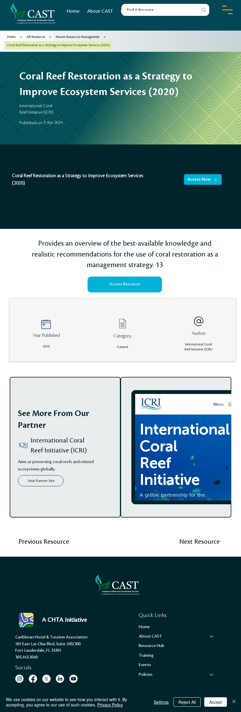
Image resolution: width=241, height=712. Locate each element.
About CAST (150, 636)
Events (145, 665)
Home (144, 627)
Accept (215, 702)
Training (146, 655)
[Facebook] (33, 679)
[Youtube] (73, 679)
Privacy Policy (110, 705)
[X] (46, 679)
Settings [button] (161, 702)
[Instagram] (19, 679)
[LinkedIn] (60, 679)
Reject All (187, 702)
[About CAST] (212, 636)
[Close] (233, 702)
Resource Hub (151, 645)
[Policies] (212, 674)
